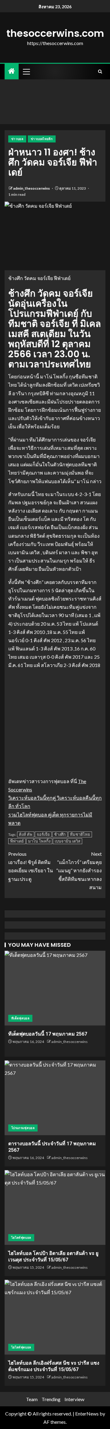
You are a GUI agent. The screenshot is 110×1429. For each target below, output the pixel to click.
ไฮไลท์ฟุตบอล (21, 1237)
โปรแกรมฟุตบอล (23, 1128)
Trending (51, 1399)
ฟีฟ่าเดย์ (17, 841)
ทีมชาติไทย (80, 834)
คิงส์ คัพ (25, 834)
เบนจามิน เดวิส (67, 841)
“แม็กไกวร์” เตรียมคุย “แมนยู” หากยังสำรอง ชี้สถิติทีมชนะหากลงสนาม (79, 870)
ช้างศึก (60, 834)
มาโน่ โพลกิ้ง (39, 841)
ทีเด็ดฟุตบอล (20, 1018)
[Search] (100, 72)
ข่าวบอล (17, 139)
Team (32, 1399)
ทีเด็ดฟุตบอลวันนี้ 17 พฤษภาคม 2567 (47, 1034)
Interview (74, 1399)
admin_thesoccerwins (31, 188)
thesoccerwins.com (55, 33)
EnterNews (87, 1413)
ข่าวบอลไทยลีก (42, 139)
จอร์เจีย (43, 834)
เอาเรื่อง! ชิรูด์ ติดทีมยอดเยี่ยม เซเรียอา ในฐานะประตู (30, 866)
